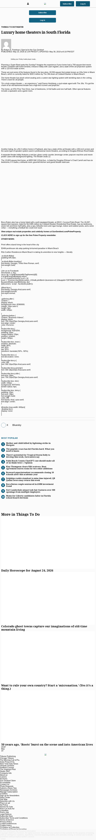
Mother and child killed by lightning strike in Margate (28, 444)
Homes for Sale (6, 807)
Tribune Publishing (8, 756)
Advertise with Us (7, 801)
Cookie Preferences (8, 824)
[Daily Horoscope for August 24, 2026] (48, 542)
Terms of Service (7, 820)
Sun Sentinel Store (8, 781)
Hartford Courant (7, 768)
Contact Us (4, 784)
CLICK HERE (7, 235)
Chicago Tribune (7, 758)
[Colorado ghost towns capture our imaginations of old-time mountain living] (48, 598)
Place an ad (5, 803)
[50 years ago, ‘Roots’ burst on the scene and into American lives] (48, 716)
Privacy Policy (6, 822)
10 (2, 751)
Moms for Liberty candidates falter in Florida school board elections (28, 497)
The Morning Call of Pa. (10, 760)
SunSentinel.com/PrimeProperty (66, 232)
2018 (3, 747)
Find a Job (4, 812)
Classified (4, 811)
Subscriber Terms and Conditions (14, 818)
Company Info (6, 773)
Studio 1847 (5, 771)
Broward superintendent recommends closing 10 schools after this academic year (30, 473)
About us (3, 775)
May (3, 749)
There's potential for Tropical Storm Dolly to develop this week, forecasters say (28, 456)
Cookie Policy (6, 825)
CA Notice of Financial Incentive (13, 829)
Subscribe (42, 12)
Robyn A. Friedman (12, 50)
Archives (3, 779)
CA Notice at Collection (9, 827)
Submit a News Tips (8, 788)
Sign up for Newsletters (9, 796)
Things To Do (8, 27)
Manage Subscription (9, 792)
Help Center (5, 797)
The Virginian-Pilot (8, 769)
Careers (3, 777)
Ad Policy (4, 805)
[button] (5, 3)
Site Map (3, 799)
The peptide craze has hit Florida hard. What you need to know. (30, 450)
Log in (42, 20)
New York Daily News (9, 764)
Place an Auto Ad (7, 809)
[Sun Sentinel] (47, 4)
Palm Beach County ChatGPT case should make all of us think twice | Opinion (30, 461)
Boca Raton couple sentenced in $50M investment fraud (30, 485)
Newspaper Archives (8, 790)
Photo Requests (6, 786)
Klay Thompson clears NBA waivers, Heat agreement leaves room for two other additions (29, 467)
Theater (19, 27)
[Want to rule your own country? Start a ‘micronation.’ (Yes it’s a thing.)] (48, 657)
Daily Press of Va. (7, 762)
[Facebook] (2, 425)
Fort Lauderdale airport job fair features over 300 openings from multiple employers (30, 491)
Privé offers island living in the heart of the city (20, 245)
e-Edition (3, 794)
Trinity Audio (23, 59)
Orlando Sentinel (7, 766)
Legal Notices (5, 814)
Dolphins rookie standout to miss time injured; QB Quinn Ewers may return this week (30, 479)
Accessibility (5, 782)
